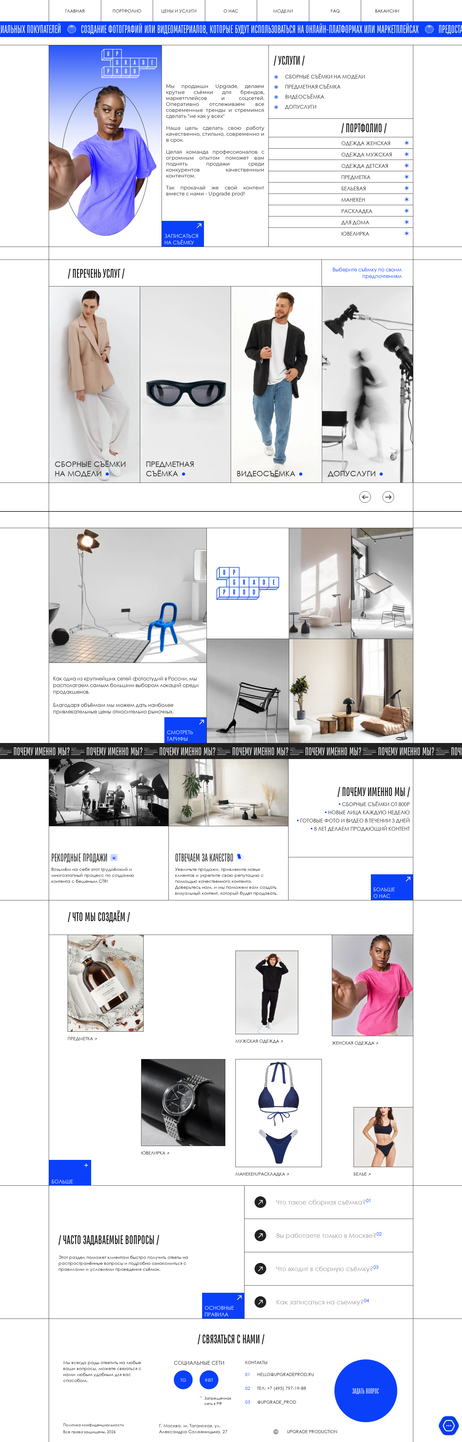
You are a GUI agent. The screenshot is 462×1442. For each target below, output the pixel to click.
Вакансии (387, 11)
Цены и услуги (178, 11)
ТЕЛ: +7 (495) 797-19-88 (281, 1388)
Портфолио (127, 11)
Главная (75, 11)
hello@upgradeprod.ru (285, 1374)
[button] (365, 497)
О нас (230, 11)
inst (209, 1380)
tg (183, 1380)
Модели (283, 11)
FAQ (335, 11)
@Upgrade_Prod (276, 1402)
